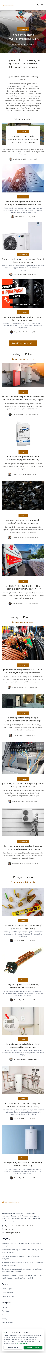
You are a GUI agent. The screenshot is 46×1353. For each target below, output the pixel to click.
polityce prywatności (23, 1343)
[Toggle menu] (42, 5)
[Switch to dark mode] (38, 5)
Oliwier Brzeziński (8, 1296)
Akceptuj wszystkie (33, 1347)
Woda (23, 920)
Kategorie (6, 1302)
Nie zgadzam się (13, 1347)
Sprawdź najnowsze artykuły (23, 343)
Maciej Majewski (7, 1293)
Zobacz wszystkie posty (23, 359)
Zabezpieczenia (7, 1323)
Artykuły (6, 1238)
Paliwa (23, 392)
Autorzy (5, 1284)
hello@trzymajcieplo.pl (12, 1233)
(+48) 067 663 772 (11, 1229)
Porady (4, 1319)
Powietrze (23, 29)
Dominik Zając (7, 1289)
